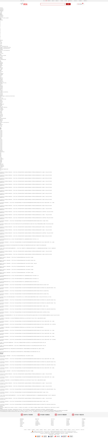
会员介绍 (21, 421)
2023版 (1, 134)
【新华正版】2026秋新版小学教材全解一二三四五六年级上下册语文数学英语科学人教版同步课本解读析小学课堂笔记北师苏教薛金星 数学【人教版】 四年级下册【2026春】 (26, 254)
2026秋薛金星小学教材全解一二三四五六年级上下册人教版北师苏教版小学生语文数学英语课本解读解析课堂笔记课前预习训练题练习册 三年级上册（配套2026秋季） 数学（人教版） (27, 333)
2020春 (1, 140)
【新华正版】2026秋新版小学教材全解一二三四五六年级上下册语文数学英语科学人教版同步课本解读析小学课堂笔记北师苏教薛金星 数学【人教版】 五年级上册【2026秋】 (26, 193)
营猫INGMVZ (2, 104)
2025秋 (1, 147)
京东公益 (73, 429)
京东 (27, 4)
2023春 (1, 143)
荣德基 (1, 112)
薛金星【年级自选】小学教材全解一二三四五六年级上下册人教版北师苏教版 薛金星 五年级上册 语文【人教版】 (17, 257)
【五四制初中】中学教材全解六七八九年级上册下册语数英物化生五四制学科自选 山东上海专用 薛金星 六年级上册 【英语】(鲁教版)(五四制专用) (21, 327)
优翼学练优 (1, 81)
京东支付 (55, 434)
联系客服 (21, 426)
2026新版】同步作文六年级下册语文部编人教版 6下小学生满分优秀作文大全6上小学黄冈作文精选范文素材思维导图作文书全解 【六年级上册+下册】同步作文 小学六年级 (25, 296)
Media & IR (82, 429)
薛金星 (1, 51)
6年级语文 (12, 407)
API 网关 (33, 410)
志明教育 (1, 79)
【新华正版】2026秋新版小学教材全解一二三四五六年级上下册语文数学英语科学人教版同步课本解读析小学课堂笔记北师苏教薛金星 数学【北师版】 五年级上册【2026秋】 (26, 190)
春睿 (0, 123)
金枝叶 (1, 103)
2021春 (1, 141)
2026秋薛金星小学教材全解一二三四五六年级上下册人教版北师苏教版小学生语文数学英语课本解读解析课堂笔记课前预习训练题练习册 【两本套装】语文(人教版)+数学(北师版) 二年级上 (28, 287)
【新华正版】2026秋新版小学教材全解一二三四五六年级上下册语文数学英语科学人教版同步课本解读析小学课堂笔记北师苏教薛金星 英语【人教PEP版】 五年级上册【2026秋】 (26, 211)
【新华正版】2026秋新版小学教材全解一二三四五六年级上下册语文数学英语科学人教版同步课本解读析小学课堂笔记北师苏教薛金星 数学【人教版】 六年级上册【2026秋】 (26, 181)
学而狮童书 (1, 73)
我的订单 (53, 0)
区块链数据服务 (51, 410)
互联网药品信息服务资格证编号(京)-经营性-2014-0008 (58, 431)
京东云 (58, 434)
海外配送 (36, 425)
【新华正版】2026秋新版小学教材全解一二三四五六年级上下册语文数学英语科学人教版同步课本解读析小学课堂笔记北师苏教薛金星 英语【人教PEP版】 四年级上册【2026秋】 (26, 217)
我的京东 (57, 0)
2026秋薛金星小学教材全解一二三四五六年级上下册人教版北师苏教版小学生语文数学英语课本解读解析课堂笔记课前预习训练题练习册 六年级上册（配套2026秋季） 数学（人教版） (27, 321)
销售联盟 (57, 429)
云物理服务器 (57, 411)
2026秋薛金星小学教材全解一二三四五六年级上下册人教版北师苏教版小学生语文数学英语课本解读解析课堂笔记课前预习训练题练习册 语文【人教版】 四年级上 (24, 220)
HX (0, 60)
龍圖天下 (1, 57)
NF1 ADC (60, 411)
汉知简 (1, 69)
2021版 (1, 132)
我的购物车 (80, 4)
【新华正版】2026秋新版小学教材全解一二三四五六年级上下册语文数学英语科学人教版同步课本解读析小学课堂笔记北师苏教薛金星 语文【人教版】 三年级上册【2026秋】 (26, 184)
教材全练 (1, 119)
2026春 (1, 148)
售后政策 (67, 420)
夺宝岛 (83, 420)
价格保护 (67, 421)
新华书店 (1, 40)
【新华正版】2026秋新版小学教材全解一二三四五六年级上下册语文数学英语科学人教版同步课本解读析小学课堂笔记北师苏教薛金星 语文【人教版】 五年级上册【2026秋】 (26, 175)
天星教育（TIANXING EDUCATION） (5, 47)
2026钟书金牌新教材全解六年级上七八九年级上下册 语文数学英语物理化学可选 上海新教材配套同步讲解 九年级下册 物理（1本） (19, 281)
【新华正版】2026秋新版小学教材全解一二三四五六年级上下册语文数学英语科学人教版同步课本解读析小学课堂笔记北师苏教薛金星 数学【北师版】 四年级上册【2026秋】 (26, 205)
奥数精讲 (35, 407)
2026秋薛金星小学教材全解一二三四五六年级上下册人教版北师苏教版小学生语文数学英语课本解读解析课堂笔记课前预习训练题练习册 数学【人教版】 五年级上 (24, 392)
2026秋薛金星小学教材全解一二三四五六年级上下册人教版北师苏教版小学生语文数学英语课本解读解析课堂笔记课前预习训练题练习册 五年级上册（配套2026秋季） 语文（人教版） (27, 202)
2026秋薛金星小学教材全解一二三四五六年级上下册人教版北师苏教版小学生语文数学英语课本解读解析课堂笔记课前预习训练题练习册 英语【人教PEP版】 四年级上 (25, 312)
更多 (0, 127)
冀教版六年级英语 (40, 407)
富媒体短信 (4, 410)
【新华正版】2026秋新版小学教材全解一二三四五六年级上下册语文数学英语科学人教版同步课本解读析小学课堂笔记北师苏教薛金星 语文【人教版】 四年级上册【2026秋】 (26, 178)
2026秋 (1, 149)
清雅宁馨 (1, 115)
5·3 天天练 (1, 53)
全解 (0, 66)
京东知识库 (1, 8)
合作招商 (37, 429)
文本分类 (45, 411)
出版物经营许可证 (47, 432)
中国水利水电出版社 (3, 118)
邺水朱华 (1, 67)
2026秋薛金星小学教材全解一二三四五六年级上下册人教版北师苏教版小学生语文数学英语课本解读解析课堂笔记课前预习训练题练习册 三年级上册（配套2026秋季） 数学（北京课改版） (28, 339)
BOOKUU (1, 77)
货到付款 (52, 420)
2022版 (1, 133)
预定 (7, 410)
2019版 (1, 130)
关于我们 (25, 429)
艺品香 (1, 121)
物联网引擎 (10, 411)
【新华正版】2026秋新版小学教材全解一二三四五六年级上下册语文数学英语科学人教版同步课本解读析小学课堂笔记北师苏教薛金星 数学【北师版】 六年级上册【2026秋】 (26, 187)
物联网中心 (55, 410)
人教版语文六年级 (7, 407)
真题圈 (1, 105)
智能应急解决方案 (36, 411)
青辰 (0, 117)
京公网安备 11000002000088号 (38, 431)
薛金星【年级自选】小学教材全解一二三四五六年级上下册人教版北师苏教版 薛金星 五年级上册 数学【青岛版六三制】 (18, 260)
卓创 (0, 76)
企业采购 (65, 0)
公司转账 (52, 425)
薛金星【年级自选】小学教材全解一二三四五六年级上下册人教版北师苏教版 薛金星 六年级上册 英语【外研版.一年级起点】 (18, 263)
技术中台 (41, 410)
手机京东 (70, 0)
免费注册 (49, 0)
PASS (1, 75)
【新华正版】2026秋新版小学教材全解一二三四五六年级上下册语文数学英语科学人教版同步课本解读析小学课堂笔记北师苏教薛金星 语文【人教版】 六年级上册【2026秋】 (26, 172)
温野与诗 (1, 80)
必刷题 (1, 45)
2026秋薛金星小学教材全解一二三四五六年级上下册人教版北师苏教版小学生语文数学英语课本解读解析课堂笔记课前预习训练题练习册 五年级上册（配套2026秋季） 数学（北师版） (27, 336)
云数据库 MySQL (61, 410)
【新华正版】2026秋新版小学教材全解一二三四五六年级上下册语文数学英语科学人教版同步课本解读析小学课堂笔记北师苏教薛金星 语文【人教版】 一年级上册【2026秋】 (26, 214)
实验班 (1, 52)
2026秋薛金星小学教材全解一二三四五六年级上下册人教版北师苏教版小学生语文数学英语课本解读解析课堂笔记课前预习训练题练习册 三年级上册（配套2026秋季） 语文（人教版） (27, 330)
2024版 (1, 135)
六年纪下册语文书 (31, 407)
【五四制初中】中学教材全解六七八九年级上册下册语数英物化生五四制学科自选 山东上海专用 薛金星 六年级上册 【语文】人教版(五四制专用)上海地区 (23, 318)
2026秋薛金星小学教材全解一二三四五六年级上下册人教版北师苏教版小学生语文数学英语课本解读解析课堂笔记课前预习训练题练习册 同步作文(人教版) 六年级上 (24, 293)
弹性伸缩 (30, 410)
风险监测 (65, 429)
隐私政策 (69, 429)
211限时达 (37, 421)
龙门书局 (1, 71)
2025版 (1, 136)
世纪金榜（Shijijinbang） (4, 107)
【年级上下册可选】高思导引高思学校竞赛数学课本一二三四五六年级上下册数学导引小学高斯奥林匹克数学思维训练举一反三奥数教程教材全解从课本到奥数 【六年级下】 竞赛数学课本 (28, 248)
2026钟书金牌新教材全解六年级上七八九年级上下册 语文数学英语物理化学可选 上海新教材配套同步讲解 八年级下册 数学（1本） (19, 275)
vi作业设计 (16, 407)
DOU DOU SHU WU (3, 99)
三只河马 (1, 56)
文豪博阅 (1, 49)
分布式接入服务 (41, 411)
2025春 (1, 146)
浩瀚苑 (1, 64)
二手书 (1, 126)
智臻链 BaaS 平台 (17, 410)
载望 (0, 61)
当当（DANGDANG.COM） (4, 46)
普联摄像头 (1, 10)
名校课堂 (1, 74)
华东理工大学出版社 (3, 55)
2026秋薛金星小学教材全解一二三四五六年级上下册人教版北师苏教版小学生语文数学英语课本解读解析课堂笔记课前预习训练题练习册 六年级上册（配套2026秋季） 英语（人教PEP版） (28, 324)
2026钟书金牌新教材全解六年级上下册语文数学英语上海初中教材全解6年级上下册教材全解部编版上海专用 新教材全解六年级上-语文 (20, 351)
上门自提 (36, 420)
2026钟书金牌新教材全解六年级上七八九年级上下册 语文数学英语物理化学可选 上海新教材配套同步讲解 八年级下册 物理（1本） (19, 278)
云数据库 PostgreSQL (11, 410)
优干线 (1, 111)
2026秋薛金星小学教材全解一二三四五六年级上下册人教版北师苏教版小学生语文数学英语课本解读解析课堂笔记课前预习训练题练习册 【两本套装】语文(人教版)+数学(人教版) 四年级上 (28, 404)
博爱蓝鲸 (1, 63)
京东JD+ (83, 426)
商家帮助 (41, 429)
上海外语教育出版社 (3, 59)
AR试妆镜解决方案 (46, 410)
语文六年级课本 (25, 407)
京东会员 (61, 0)
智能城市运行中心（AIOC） (29, 411)
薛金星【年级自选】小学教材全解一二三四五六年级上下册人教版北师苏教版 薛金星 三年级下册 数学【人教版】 (17, 269)
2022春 (1, 142)
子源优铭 (1, 108)
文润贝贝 (1, 102)
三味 (0, 72)
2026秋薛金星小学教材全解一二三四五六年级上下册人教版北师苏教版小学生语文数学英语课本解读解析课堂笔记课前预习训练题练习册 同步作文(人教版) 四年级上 (24, 290)
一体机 (1, 11)
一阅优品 (1, 68)
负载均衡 (1, 410)
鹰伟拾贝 (1, 120)
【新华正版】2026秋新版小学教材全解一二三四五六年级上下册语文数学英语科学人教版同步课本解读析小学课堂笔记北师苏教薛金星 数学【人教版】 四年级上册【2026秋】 (26, 199)
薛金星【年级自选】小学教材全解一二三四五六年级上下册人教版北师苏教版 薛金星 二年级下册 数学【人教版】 (17, 272)
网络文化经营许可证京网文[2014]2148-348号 (58, 432)
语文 (0, 152)
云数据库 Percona (23, 410)
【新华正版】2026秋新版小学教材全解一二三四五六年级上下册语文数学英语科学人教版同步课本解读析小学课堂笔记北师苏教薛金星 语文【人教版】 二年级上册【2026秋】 (26, 208)
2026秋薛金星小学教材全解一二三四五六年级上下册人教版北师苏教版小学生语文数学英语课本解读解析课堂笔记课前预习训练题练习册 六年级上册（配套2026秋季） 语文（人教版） (27, 242)
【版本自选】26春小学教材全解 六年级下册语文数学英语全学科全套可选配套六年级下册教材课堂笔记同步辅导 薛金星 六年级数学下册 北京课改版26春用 (23, 245)
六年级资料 (20, 407)
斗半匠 (1, 42)
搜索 (68, 4)
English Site (77, 429)
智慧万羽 (1, 101)
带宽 (58, 410)
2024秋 (1, 145)
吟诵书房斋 (1, 109)
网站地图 (13, 411)
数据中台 (53, 411)
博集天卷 (1, 78)
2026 (1, 137)
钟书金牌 (1, 62)
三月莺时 (1, 110)
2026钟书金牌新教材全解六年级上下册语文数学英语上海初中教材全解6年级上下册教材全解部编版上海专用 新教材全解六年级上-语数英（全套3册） (22, 348)
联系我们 (29, 429)
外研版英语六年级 (47, 407)
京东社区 (61, 429)
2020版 (1, 131)
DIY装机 (83, 421)
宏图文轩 (1, 65)
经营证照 (66, 433)
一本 (0, 44)
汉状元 (1, 125)
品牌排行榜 (1, 9)
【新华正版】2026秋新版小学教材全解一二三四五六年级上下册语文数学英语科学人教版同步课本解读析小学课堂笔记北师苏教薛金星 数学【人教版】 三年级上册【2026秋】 (26, 196)
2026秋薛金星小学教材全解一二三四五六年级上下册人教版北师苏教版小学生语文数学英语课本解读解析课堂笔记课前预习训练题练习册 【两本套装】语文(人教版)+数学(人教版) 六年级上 (28, 361)
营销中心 (45, 429)
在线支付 (52, 421)
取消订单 (67, 425)
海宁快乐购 (1, 407)
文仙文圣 (1, 116)
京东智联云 (22, 411)
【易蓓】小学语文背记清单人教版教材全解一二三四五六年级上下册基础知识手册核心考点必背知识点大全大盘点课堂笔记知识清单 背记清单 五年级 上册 (23, 342)
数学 (0, 153)
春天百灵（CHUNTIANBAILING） (5, 50)
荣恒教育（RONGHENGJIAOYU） (5, 48)
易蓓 (0, 54)
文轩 (0, 41)
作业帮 (1, 43)
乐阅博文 (1, 58)
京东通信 (83, 425)
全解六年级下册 (53, 407)
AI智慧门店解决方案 (18, 411)
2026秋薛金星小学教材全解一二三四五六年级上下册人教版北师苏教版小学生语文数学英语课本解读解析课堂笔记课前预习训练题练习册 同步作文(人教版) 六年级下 (24, 284)
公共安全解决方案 (49, 411)
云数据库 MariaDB (37, 410)
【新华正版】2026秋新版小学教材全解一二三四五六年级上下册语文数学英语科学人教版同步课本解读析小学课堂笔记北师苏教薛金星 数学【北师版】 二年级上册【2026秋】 (26, 251)
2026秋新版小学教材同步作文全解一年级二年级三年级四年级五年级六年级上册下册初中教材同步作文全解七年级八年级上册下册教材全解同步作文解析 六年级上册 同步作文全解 (26, 223)
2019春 (1, 139)
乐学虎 (1, 113)
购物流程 (21, 420)
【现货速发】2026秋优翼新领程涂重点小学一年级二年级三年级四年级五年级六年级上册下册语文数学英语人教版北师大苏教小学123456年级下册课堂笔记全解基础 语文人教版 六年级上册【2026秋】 (30, 315)
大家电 (21, 425)
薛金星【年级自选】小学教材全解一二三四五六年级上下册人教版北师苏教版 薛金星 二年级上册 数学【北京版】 (17, 266)
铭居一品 (1, 106)
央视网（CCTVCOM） (3, 82)
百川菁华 (1, 114)
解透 (0, 70)
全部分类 (1, 7)
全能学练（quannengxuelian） (4, 122)
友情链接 (53, 429)
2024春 (1, 144)
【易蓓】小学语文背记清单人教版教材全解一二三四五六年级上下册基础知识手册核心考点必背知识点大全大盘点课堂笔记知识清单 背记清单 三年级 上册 (23, 345)
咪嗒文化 (1, 124)
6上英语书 (57, 407)
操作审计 (27, 410)
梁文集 (1, 100)
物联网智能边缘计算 (5, 411)
